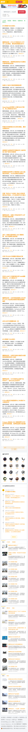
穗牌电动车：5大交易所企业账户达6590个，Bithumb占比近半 (13, 379)
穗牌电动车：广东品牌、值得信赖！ (17, 708)
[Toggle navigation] (8, 2)
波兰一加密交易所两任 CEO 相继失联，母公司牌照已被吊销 (13, 235)
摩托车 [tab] (8, 608)
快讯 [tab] (8, 675)
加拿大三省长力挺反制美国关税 (11, 85)
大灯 (5, 468)
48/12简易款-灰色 (12, 584)
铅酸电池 (20, 20)
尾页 (15, 449)
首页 (5, 447)
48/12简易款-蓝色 (12, 591)
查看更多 (14, 537)
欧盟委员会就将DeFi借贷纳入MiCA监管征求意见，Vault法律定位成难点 (13, 172)
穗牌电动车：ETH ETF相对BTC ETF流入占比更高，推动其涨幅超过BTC (13, 43)
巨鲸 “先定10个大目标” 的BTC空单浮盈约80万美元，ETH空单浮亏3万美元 (14, 194)
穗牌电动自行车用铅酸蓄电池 (15, 644)
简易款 (9, 20)
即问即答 (21, 12)
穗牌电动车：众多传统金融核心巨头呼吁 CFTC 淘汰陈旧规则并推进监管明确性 (14, 299)
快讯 (11, 36)
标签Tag (14, 719)
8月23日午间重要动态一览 (10, 321)
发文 (21, 1)
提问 (17, 1)
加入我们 (15, 717)
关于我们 (3, 717)
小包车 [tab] (8, 542)
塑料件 (5, 481)
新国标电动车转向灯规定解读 (15, 679)
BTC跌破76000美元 (8, 26)
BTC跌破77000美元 (8, 339)
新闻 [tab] (3, 675)
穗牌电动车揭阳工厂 (13, 545)
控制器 (11, 461)
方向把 (17, 468)
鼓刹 (23, 468)
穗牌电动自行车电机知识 (14, 659)
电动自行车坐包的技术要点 (14, 686)
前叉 (17, 474)
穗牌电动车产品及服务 (13, 694)
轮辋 (23, 474)
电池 (17, 461)
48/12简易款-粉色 (12, 576)
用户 (24, 2)
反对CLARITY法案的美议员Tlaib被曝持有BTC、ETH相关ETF (13, 277)
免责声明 (21, 717)
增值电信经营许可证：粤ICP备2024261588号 (13, 728)
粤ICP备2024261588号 (19, 726)
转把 (11, 481)
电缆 (11, 468)
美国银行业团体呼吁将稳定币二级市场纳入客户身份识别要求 (14, 151)
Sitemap (8, 719)
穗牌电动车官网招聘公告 (14, 701)
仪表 (5, 474)
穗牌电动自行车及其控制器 (14, 651)
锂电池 (14, 20)
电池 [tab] (13, 608)
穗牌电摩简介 (11, 620)
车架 (23, 461)
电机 (5, 461)
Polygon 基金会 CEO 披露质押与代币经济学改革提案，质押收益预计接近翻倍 (14, 423)
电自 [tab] (3, 542)
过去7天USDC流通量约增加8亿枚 (12, 256)
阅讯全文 (4, 33)
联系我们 (9, 717)
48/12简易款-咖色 (12, 561)
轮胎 (11, 474)
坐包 (17, 481)
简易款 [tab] (13, 542)
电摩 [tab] (3, 608)
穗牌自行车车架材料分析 (14, 637)
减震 (23, 481)
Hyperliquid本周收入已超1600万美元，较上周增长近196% (13, 108)
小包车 (4, 20)
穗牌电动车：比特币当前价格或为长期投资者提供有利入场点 (14, 356)
